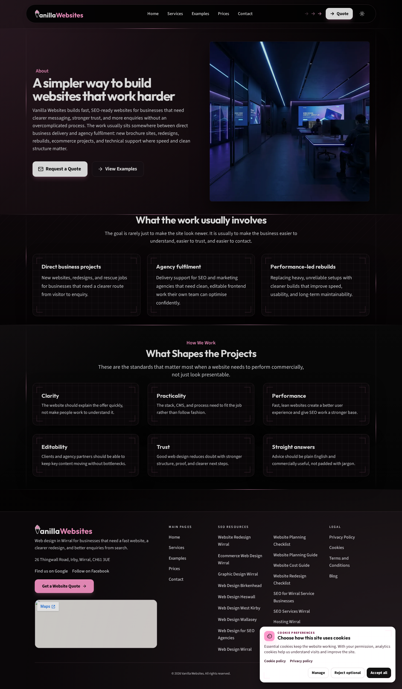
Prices (223, 14)
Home (153, 14)
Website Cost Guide (291, 565)
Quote (342, 14)
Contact (245, 14)
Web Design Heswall (236, 597)
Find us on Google (51, 571)
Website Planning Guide (295, 555)
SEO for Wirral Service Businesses (293, 597)
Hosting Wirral (286, 622)
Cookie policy (275, 661)
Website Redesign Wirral (234, 540)
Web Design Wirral (235, 649)
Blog (333, 576)
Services (175, 14)
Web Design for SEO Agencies (236, 634)
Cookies (336, 548)
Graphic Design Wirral (238, 574)
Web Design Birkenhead (240, 586)
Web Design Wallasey (237, 620)
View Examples (121, 168)
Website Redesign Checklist (289, 579)
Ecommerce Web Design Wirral (240, 559)
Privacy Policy (342, 537)
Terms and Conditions (339, 561)
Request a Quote (63, 168)
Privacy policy (301, 661)
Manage (318, 673)
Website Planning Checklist (289, 540)
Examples (200, 14)
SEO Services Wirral (291, 611)
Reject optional (347, 673)
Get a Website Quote (61, 586)
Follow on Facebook (90, 571)
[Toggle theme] (362, 14)
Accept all (379, 673)
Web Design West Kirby (239, 608)
